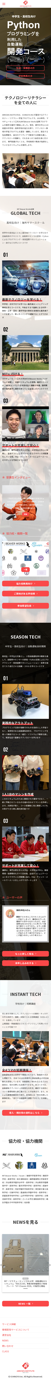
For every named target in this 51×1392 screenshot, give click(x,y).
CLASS (5, 1351)
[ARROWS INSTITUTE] (25, 4)
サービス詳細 (9, 1324)
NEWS (5, 1340)
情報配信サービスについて (15, 1329)
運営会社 (6, 1335)
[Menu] (4, 3)
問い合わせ (7, 1346)
